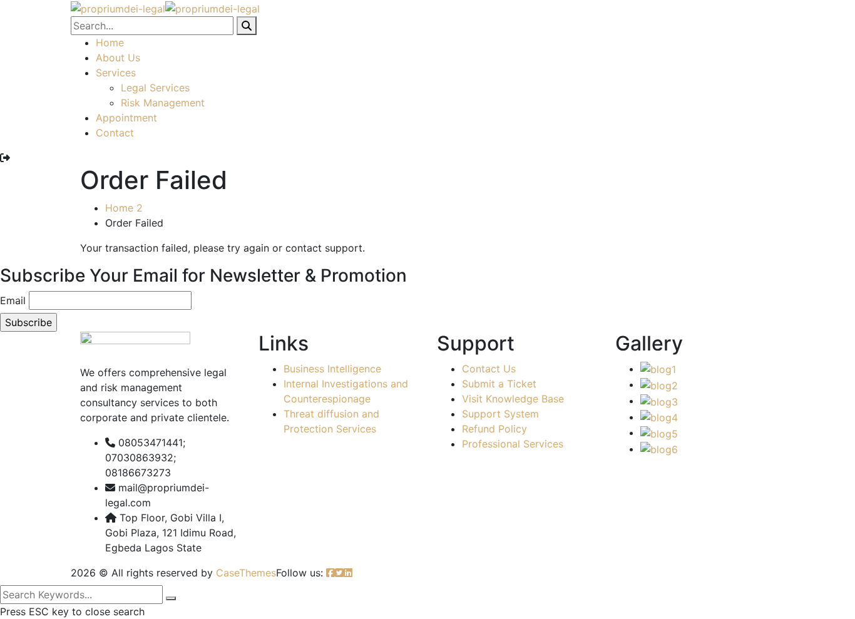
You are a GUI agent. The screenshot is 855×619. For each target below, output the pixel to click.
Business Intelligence (332, 368)
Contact (115, 132)
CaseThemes (246, 572)
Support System (500, 413)
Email (13, 300)
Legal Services (155, 87)
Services (116, 72)
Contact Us (489, 368)
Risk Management (163, 102)
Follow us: (299, 572)
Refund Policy (494, 428)
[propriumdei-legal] (118, 7)
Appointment (126, 117)
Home (110, 42)
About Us (118, 57)
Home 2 (124, 208)
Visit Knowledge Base (513, 398)
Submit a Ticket (499, 383)
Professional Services (512, 443)
